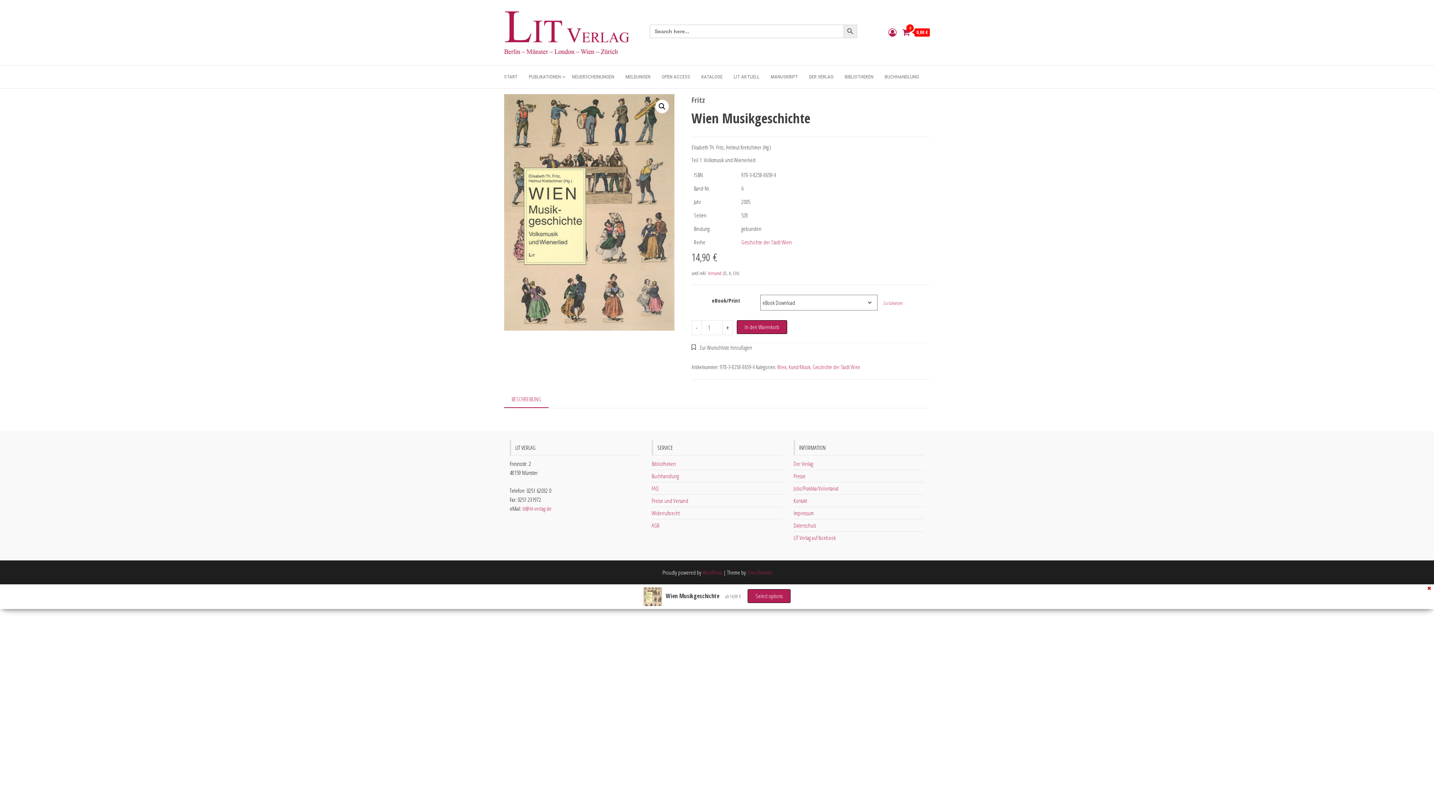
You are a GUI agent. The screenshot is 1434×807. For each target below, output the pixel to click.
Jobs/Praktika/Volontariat (816, 488)
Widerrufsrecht (666, 513)
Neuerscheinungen (593, 77)
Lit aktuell (747, 77)
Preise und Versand (670, 500)
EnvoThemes (760, 572)
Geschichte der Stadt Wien (766, 242)
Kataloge (712, 77)
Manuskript (784, 77)
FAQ (655, 488)
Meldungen (638, 77)
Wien (781, 367)
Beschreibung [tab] (526, 399)
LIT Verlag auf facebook (815, 537)
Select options (769, 596)
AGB (655, 525)
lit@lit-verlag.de (537, 508)
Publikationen (545, 77)
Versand (714, 273)
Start (511, 77)
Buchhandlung (902, 77)
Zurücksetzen (893, 303)
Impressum (804, 513)
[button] (662, 106)
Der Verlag (821, 77)
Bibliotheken (859, 77)
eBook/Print (726, 300)
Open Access (676, 77)
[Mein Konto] (892, 32)
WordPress (712, 572)
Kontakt (800, 500)
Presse (800, 476)
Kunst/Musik (799, 367)
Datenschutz (805, 525)
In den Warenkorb (762, 327)
